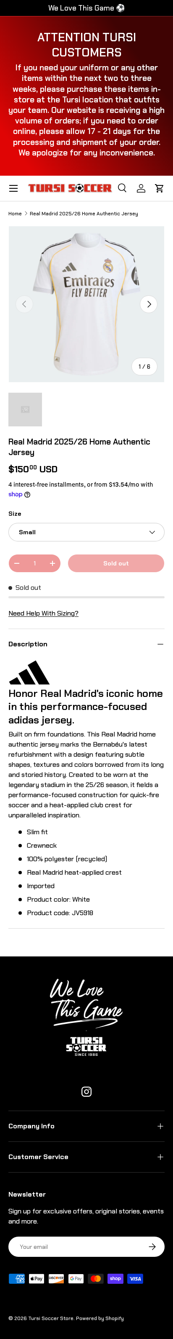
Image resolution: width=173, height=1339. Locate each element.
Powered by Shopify (100, 1318)
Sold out (116, 563)
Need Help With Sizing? (43, 613)
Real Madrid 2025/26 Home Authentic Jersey (84, 213)
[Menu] (13, 188)
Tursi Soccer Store (50, 1318)
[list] (86, 304)
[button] (159, 188)
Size (14, 513)
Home (15, 213)
